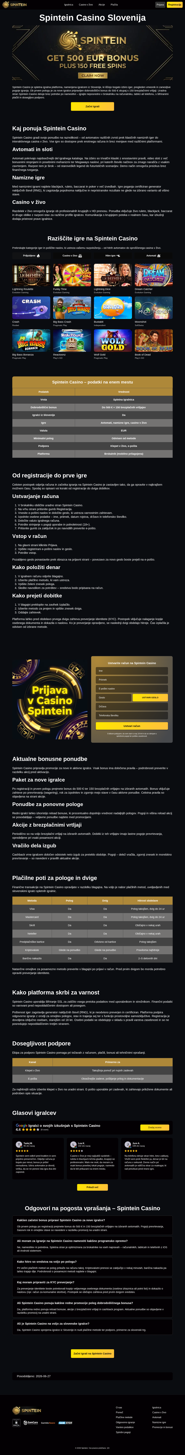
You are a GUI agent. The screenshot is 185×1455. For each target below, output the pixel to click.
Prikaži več (92, 1187)
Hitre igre (110, 255)
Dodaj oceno (154, 1127)
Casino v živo (70, 255)
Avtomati (151, 255)
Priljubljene (29, 255)
